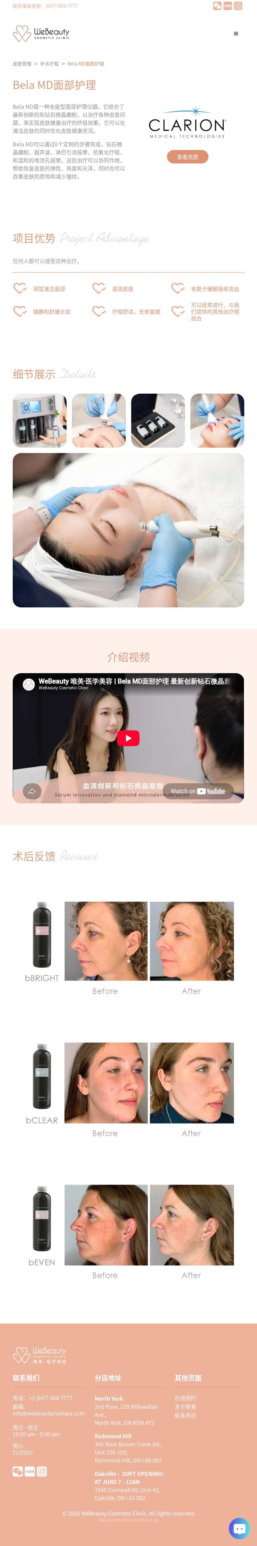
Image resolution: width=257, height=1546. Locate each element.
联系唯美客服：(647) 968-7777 (45, 5)
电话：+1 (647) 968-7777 (43, 1397)
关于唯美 (185, 1406)
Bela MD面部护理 (86, 63)
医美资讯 (185, 1415)
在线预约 (185, 1397)
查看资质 (187, 157)
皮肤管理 (22, 63)
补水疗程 (49, 63)
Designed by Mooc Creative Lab (128, 1520)
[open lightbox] (40, 421)
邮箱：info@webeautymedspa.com (49, 1409)
